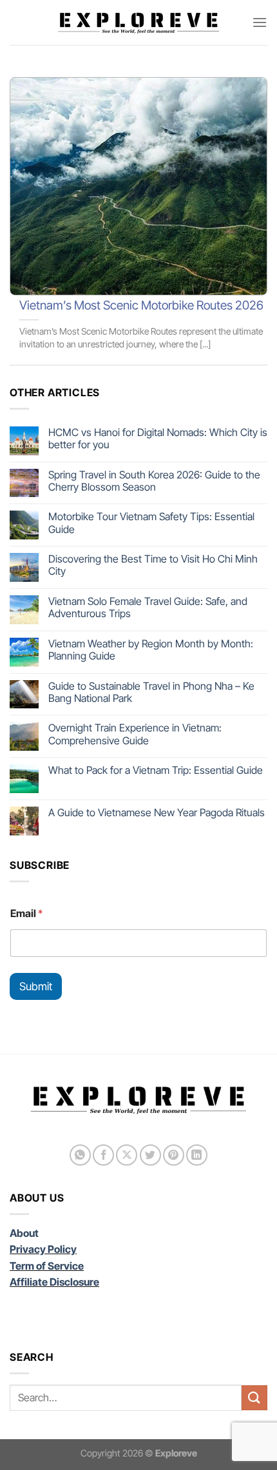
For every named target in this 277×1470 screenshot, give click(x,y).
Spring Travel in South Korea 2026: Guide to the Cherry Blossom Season (154, 481)
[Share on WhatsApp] (80, 1155)
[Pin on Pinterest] (173, 1155)
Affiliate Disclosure (54, 1281)
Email (26, 913)
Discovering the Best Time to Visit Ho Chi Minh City (153, 565)
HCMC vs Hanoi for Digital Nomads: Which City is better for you (157, 438)
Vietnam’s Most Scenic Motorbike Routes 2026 (141, 305)
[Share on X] (126, 1155)
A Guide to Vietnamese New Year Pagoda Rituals (156, 813)
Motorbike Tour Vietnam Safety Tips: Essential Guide (151, 523)
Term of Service (47, 1265)
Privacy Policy (43, 1249)
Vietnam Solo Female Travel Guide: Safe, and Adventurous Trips (147, 607)
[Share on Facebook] (103, 1155)
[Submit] (254, 1397)
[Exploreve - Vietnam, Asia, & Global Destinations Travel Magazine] (138, 22)
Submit (35, 986)
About (24, 1233)
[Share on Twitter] (150, 1155)
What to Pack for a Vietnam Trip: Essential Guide (155, 770)
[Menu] (259, 22)
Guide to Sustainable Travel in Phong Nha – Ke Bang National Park (151, 692)
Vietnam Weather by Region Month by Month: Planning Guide (150, 650)
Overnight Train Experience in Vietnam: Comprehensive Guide (135, 734)
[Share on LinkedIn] (196, 1155)
